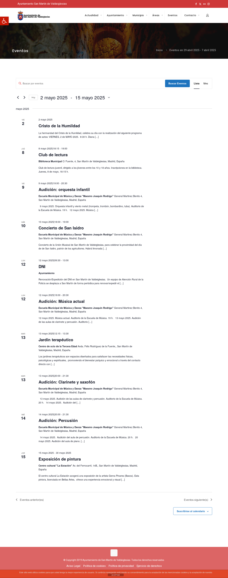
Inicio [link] (159, 50)
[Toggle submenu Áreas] (162, 15)
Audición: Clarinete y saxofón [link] (67, 382)
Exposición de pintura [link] (60, 459)
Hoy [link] (33, 97)
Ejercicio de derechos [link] (149, 566)
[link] (4, 21)
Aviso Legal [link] (73, 566)
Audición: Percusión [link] (58, 420)
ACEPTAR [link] (115, 575)
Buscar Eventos (177, 83)
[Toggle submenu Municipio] (146, 15)
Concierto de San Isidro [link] (61, 228)
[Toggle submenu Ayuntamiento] (126, 15)
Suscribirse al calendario (191, 511)
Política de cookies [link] (94, 566)
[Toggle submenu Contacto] (198, 15)
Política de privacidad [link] (121, 566)
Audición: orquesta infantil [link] (64, 189)
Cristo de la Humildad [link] (59, 125)
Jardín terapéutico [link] (56, 339)
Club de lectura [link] (53, 154)
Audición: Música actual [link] (62, 301)
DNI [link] (42, 266)
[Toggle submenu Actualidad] (101, 15)
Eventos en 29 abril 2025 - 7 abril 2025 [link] (192, 50)
